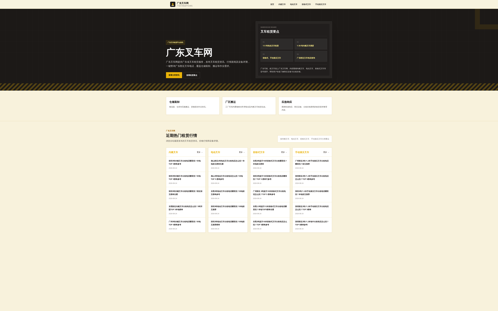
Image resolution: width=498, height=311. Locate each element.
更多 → (200, 152)
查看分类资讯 (174, 75)
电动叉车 (293, 4)
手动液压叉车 (320, 4)
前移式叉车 (306, 4)
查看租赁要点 (191, 75)
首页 (272, 4)
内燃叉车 (282, 4)
